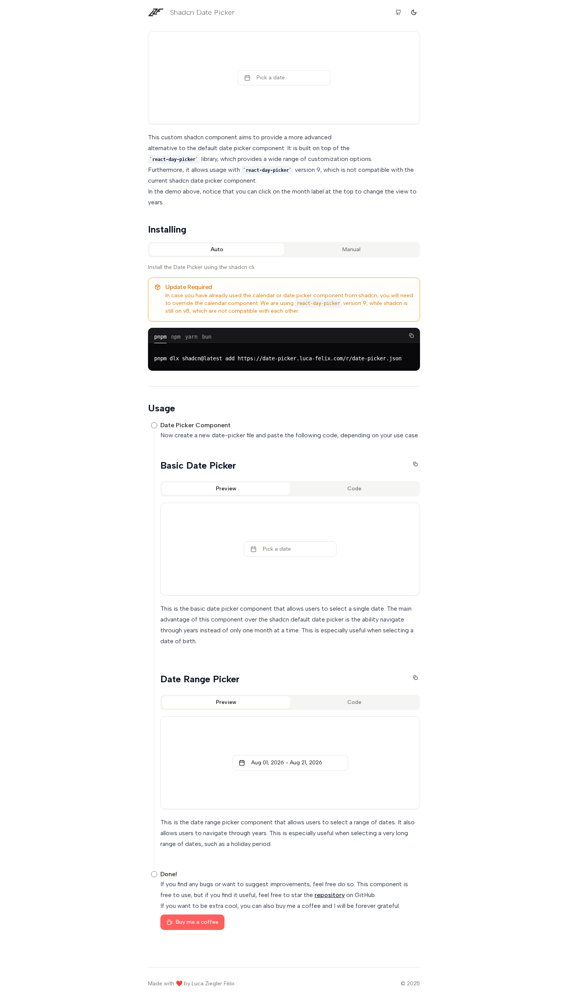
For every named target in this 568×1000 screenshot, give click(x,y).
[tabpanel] (284, 317)
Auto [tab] (217, 249)
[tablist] (284, 249)
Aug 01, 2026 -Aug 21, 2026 (286, 762)
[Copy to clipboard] (411, 335)
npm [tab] (175, 337)
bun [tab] (206, 337)
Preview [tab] (226, 488)
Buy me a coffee (197, 922)
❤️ (179, 983)
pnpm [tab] (160, 337)
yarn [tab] (191, 337)
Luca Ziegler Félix (213, 983)
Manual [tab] (351, 249)
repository (330, 895)
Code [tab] (354, 488)
